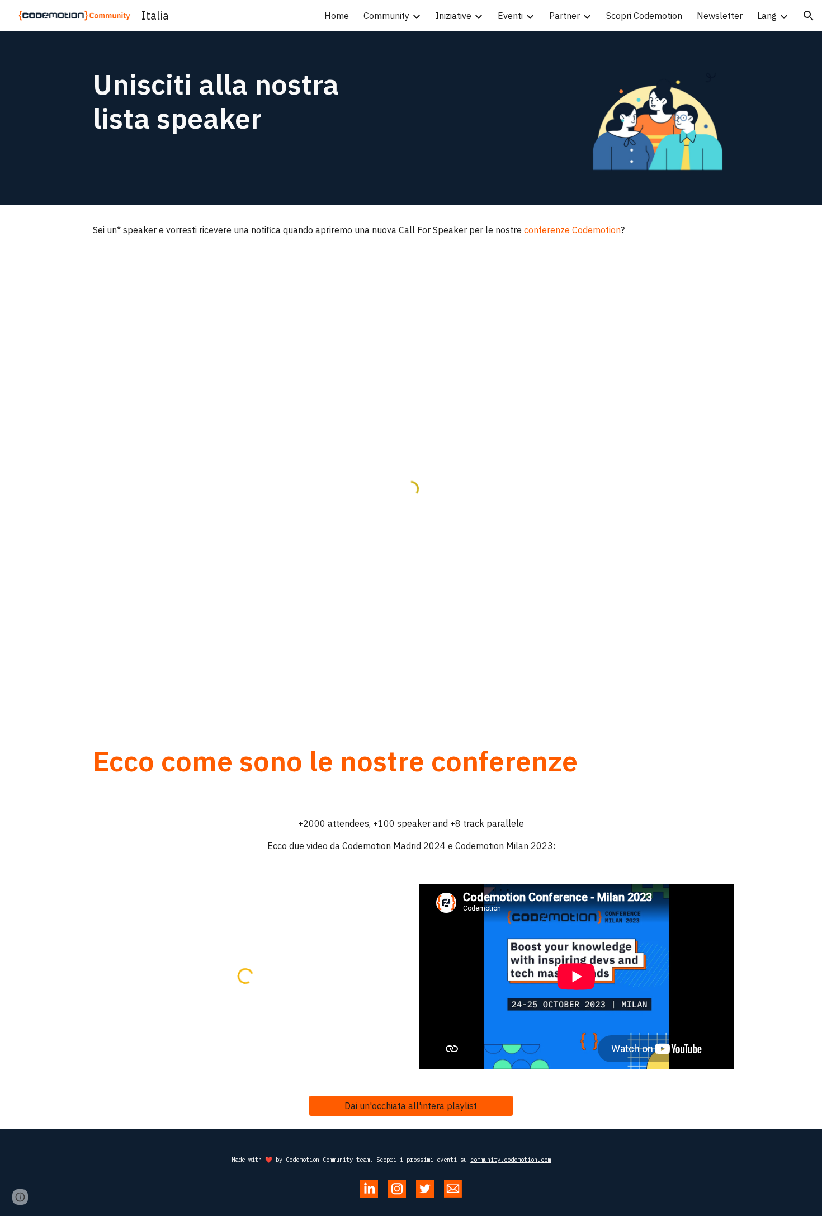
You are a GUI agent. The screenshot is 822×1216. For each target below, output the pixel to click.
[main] (245, 101)
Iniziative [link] (453, 15)
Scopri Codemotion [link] (644, 15)
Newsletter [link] (720, 15)
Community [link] (386, 15)
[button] (808, 15)
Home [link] (336, 15)
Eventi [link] (510, 15)
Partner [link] (564, 15)
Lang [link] (767, 15)
